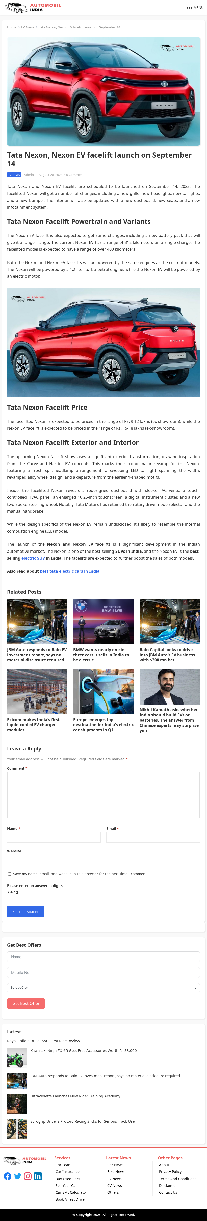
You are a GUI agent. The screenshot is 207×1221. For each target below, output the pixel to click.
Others (113, 1192)
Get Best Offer (26, 1003)
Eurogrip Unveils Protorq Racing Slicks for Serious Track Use (82, 1121)
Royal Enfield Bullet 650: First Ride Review (43, 1040)
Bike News (116, 1171)
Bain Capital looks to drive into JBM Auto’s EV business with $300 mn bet (167, 655)
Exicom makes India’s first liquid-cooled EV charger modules (33, 725)
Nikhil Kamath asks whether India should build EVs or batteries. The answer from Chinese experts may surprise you (169, 720)
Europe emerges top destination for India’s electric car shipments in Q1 (103, 725)
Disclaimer (168, 1185)
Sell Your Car (66, 1185)
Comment (17, 768)
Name (13, 828)
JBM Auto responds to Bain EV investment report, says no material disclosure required (37, 655)
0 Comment (75, 174)
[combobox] (103, 988)
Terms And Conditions (177, 1178)
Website (14, 851)
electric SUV (33, 558)
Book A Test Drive (70, 1199)
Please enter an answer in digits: (35, 885)
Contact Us (168, 1192)
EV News (27, 27)
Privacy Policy (170, 1171)
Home (11, 27)
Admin (29, 174)
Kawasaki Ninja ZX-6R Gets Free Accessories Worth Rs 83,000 (83, 1050)
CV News (114, 1185)
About (164, 1164)
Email (112, 828)
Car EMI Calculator (71, 1192)
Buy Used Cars (68, 1178)
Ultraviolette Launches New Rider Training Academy (75, 1096)
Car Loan (63, 1164)
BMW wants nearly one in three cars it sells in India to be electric (101, 655)
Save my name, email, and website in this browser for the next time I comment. (80, 873)
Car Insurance (68, 1171)
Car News (115, 1164)
